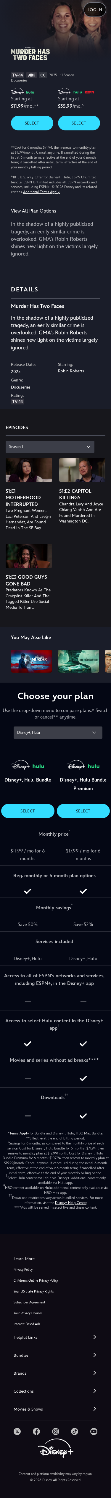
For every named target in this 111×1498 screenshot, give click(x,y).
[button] (55, 1337)
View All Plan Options (33, 211)
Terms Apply (19, 1133)
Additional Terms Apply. (41, 192)
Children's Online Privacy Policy (36, 1281)
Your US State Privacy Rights (34, 1291)
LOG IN (95, 9)
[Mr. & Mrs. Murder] (31, 661)
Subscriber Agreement (29, 1302)
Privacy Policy (23, 1270)
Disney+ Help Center (70, 1203)
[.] (17, 1431)
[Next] (101, 660)
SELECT (32, 123)
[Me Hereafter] (78, 661)
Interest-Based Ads (27, 1324)
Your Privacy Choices (28, 1313)
